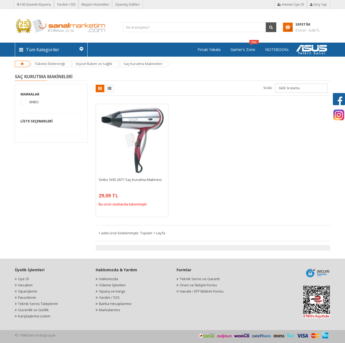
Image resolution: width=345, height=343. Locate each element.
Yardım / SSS (66, 4)
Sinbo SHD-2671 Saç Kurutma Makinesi (130, 179)
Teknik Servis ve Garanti (200, 278)
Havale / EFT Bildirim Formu (201, 291)
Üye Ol (23, 278)
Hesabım (25, 285)
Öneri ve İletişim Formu (198, 285)
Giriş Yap (319, 4)
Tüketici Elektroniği (50, 63)
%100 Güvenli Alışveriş (34, 4)
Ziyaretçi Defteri (127, 4)
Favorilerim (27, 297)
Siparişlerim (27, 291)
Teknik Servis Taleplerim (38, 303)
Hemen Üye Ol (292, 4)
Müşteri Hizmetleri (95, 4)
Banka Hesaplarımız (115, 303)
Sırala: (267, 87)
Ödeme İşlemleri (112, 285)
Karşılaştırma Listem (34, 316)
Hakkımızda (108, 278)
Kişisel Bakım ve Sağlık (94, 63)
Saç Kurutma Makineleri (142, 63)
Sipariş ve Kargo (112, 291)
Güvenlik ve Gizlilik (33, 309)
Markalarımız (109, 309)
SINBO (34, 102)
